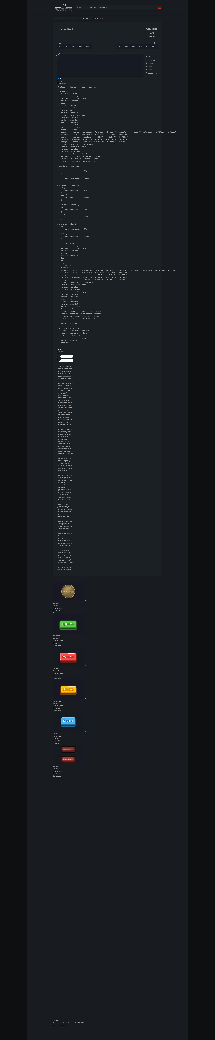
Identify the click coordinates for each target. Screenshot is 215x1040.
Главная (56, 1020)
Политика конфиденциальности (61, 1025)
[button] (59, 81)
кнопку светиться (63, 424)
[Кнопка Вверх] (66, 1033)
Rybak (150, 70)
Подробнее (57, 613)
